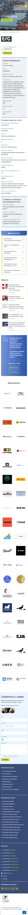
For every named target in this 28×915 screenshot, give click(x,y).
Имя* (2, 717)
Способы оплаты (6, 773)
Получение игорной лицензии (9, 814)
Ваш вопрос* (4, 743)
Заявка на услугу (7, 19)
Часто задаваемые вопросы (9, 771)
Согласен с (5, 756)
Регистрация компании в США (9, 835)
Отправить (5, 759)
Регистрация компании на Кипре (10, 822)
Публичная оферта (7, 786)
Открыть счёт (7, 53)
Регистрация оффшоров (8, 803)
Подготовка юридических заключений (12, 816)
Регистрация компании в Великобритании (12, 824)
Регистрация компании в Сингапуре (11, 829)
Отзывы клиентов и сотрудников (10, 789)
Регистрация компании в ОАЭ (9, 837)
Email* (2, 730)
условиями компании (13, 756)
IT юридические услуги (8, 809)
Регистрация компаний (8, 801)
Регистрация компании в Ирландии (11, 827)
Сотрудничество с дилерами (9, 779)
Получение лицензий (7, 806)
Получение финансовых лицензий (11, 811)
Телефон (3, 723)
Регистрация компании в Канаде (10, 832)
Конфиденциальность (7, 784)
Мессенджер (4, 736)
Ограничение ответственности (10, 776)
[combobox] (2, 726)
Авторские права (6, 781)
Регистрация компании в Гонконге (10, 819)
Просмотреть (19, 909)
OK (24, 912)
